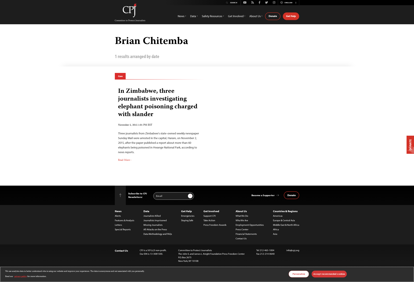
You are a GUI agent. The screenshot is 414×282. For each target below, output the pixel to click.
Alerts (118, 215)
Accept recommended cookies (329, 274)
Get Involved (211, 211)
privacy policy (20, 276)
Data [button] (193, 16)
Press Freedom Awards (214, 224)
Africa (276, 229)
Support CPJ (209, 215)
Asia (275, 233)
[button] (296, 2)
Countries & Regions (285, 211)
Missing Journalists (153, 224)
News (118, 211)
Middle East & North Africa (286, 224)
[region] (207, 274)
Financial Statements (246, 233)
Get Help (291, 16)
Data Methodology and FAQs (157, 233)
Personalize (299, 274)
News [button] (181, 16)
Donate (273, 16)
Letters (118, 224)
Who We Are (242, 220)
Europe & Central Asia (284, 220)
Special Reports (123, 229)
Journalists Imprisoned (155, 220)
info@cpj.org (292, 250)
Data (146, 211)
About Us (241, 211)
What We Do (242, 215)
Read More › (124, 160)
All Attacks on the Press (155, 229)
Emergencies (187, 215)
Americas (278, 215)
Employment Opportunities (250, 224)
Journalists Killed (152, 215)
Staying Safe (187, 220)
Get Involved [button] (236, 16)
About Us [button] (255, 16)
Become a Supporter (263, 195)
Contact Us (241, 238)
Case (120, 76)
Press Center (242, 229)
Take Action (209, 220)
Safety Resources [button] (212, 16)
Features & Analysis (124, 220)
